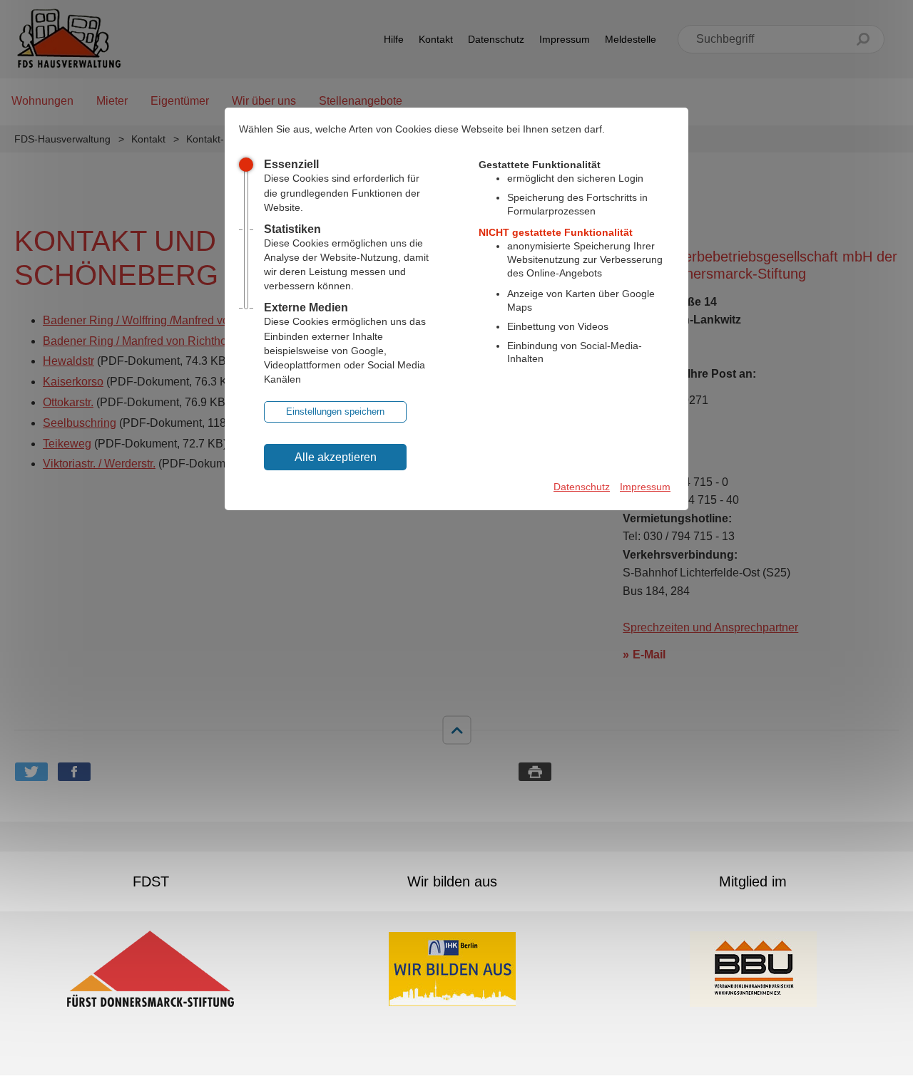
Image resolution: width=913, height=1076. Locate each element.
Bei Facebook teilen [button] (74, 772)
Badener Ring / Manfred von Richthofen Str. (152, 341)
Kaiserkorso (73, 382)
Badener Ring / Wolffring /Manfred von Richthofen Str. (177, 320)
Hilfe (394, 39)
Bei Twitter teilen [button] (31, 772)
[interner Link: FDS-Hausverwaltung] (68, 39)
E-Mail (649, 654)
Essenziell (291, 164)
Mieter (112, 101)
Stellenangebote (360, 101)
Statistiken (292, 229)
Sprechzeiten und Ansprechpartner (710, 627)
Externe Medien (306, 307)
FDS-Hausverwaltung (62, 139)
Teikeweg (67, 444)
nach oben (456, 729)
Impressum (564, 39)
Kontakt (436, 39)
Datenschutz (496, 39)
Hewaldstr (68, 361)
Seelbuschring (79, 423)
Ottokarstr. (68, 402)
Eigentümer (180, 101)
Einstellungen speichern (335, 411)
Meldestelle (630, 39)
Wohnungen (42, 101)
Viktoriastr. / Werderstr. (99, 463)
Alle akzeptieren (336, 457)
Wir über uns (264, 101)
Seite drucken (535, 772)
